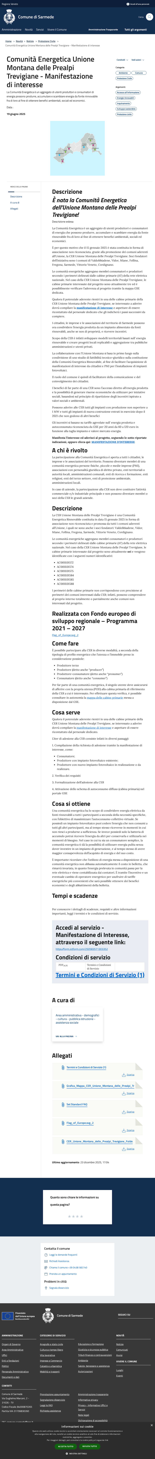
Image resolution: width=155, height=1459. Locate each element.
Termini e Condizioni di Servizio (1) (100, 974)
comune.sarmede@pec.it (20, 1422)
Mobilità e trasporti (50, 1371)
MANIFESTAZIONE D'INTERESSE (113, 442)
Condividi (121, 59)
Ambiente (83, 1360)
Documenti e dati (10, 1377)
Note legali (83, 1415)
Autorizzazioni (85, 1371)
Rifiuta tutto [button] (89, 1446)
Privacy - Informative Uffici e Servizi (93, 1407)
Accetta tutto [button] (65, 1446)
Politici (5, 1366)
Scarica (130, 1074)
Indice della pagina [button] (19, 186)
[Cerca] (149, 16)
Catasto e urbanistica (51, 1366)
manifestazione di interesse (95, 308)
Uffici (4, 1355)
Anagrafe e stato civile (51, 1344)
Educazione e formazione (91, 1344)
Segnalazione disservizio (52, 1400)
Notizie (30, 41)
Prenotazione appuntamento (54, 1394)
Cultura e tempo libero (51, 1350)
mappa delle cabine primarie (105, 697)
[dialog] (77, 1440)
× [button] (151, 1425)
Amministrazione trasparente (93, 1394)
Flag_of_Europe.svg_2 (65, 635)
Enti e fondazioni (10, 1360)
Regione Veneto (10, 4)
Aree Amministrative (12, 1350)
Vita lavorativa (47, 1355)
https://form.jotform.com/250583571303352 (82, 949)
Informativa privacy (88, 1400)
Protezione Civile (46, 41)
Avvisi (119, 1355)
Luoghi (119, 1370)
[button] (77, 1453)
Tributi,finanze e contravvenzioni (95, 1355)
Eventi (119, 1375)
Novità (19, 41)
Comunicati (122, 1350)
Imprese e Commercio (51, 1360)
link (106, 1440)
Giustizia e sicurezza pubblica (93, 1349)
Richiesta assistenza (50, 1411)
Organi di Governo (11, 1344)
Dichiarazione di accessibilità (92, 1420)
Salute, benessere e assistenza (94, 1366)
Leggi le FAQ (46, 1405)
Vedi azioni (137, 59)
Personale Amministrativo (15, 1371)
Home (8, 41)
